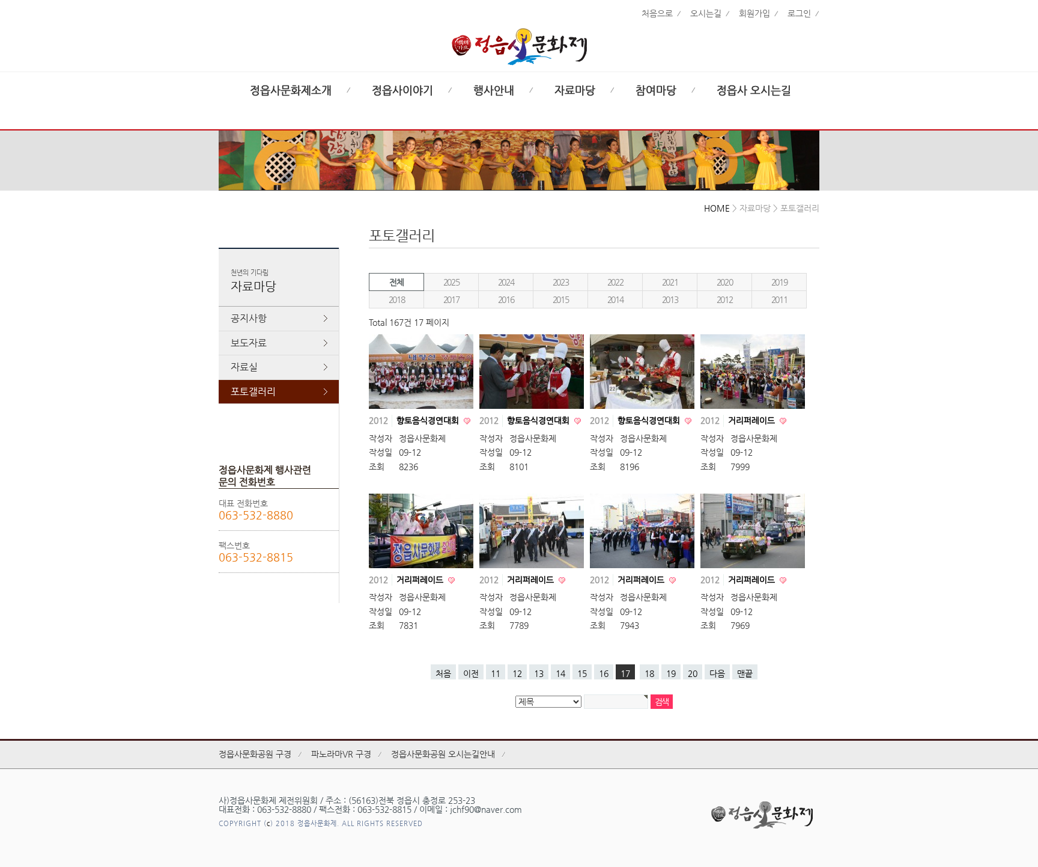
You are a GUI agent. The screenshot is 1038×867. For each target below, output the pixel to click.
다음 (717, 673)
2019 (779, 282)
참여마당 (656, 90)
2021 (670, 282)
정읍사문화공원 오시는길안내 (443, 754)
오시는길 (705, 13)
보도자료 (249, 343)
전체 (396, 282)
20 (692, 673)
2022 (615, 282)
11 (495, 673)
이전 (471, 673)
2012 (724, 299)
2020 (724, 282)
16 (604, 673)
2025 (451, 282)
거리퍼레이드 (752, 420)
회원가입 (754, 13)
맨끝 (745, 673)
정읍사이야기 (402, 90)
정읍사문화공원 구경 (255, 754)
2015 (560, 299)
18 (649, 673)
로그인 (799, 13)
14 (560, 673)
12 (517, 673)
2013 (670, 299)
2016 (506, 299)
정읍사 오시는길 (754, 90)
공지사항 (249, 318)
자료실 (244, 367)
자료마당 (574, 90)
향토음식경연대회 (428, 420)
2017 (451, 299)
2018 (396, 299)
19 (671, 673)
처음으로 (657, 13)
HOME (717, 208)
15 (582, 673)
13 (539, 673)
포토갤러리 (253, 391)
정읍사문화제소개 (291, 90)
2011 (779, 299)
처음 (443, 673)
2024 (506, 282)
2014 (615, 299)
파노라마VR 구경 (341, 754)
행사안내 (493, 90)
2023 (560, 282)
